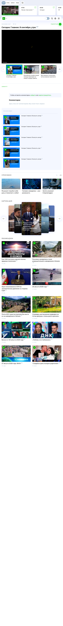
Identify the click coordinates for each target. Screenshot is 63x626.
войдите (33, 95)
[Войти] (55, 18)
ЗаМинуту (4, 86)
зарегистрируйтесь (45, 95)
